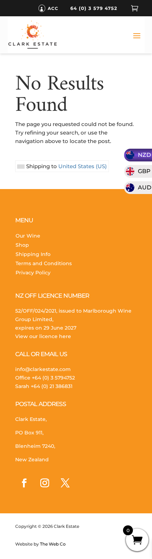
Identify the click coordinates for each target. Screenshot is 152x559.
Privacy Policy (33, 272)
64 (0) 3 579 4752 (93, 8)
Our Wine (28, 236)
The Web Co (52, 544)
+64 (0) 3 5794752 (53, 378)
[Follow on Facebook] (24, 483)
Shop (22, 245)
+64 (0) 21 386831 (51, 386)
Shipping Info (33, 254)
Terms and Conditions (44, 263)
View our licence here (43, 336)
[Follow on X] (65, 483)
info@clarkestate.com (43, 369)
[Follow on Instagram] (44, 483)
